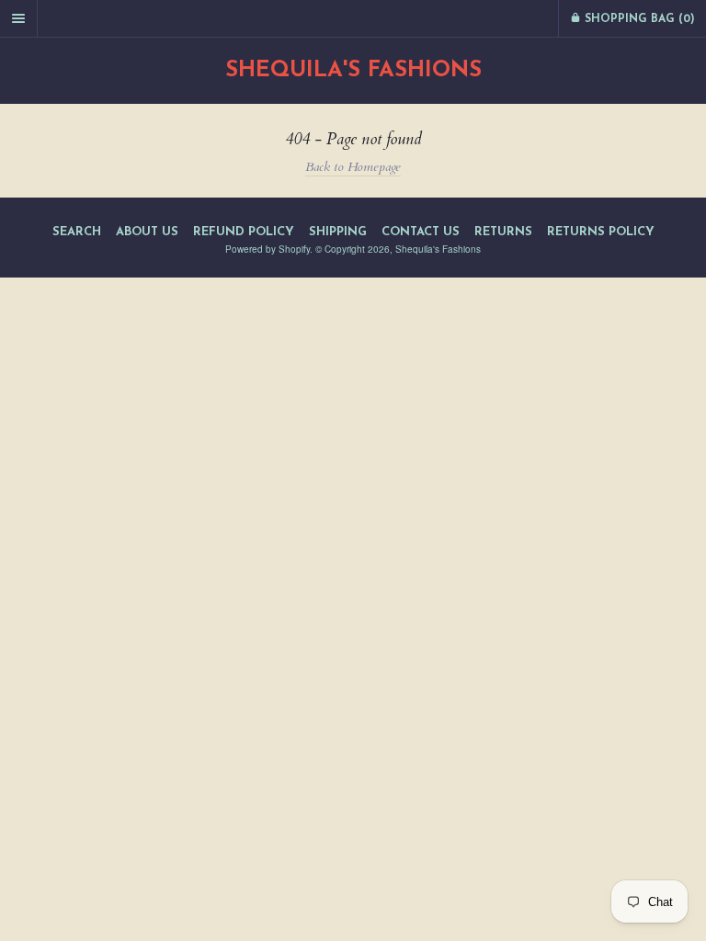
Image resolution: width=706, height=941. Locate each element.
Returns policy (601, 232)
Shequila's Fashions (353, 71)
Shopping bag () (638, 19)
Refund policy (243, 232)
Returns (503, 232)
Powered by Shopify (267, 249)
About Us (147, 232)
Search (76, 232)
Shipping (338, 232)
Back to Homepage (353, 167)
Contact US (420, 232)
